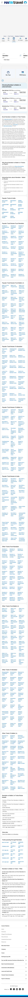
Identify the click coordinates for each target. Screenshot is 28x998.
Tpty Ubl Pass (5, 98)
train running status (8, 125)
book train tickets (8, 119)
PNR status (15, 124)
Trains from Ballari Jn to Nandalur (10, 834)
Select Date (22, 92)
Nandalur (5, 94)
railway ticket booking (19, 166)
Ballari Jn (16, 94)
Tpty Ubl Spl (5, 90)
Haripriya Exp (5, 106)
